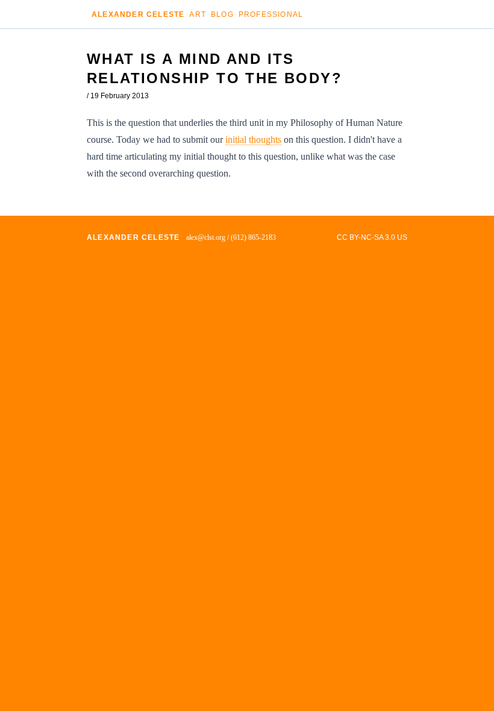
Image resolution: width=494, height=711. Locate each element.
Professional (271, 14)
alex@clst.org (205, 237)
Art (197, 14)
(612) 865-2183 (253, 237)
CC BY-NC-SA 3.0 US (372, 237)
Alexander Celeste (138, 14)
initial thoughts (253, 139)
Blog (222, 14)
